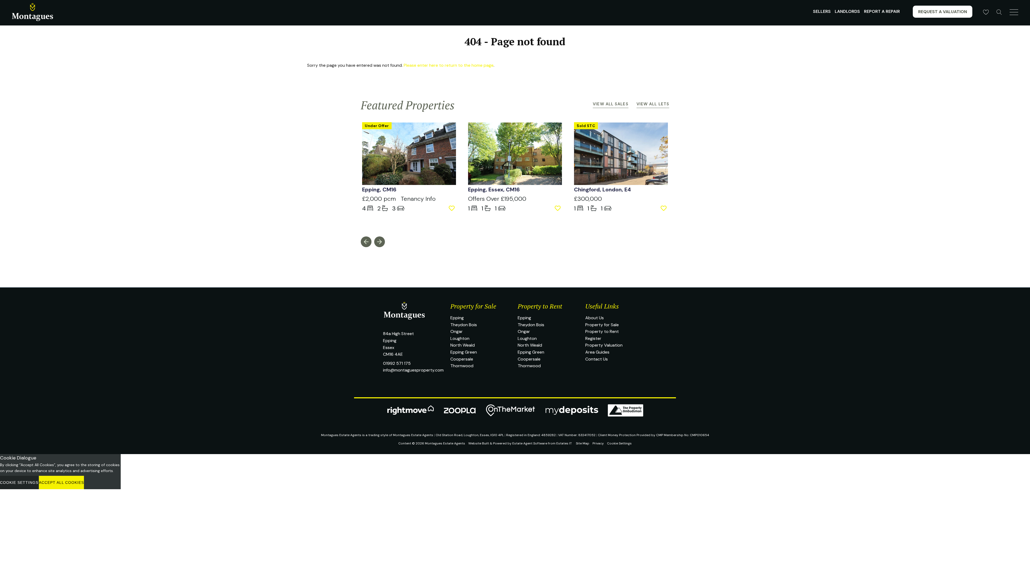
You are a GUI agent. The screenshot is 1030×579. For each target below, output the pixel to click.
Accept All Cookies (61, 482)
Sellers (822, 11)
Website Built (478, 443)
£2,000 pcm (381, 199)
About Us (594, 318)
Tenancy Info (418, 199)
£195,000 (497, 199)
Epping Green (463, 352)
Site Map (582, 443)
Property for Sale (602, 325)
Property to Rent (602, 331)
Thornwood (461, 366)
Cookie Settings (619, 443)
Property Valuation (604, 345)
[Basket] (985, 12)
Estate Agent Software (529, 443)
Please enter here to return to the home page (449, 65)
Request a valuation (942, 11)
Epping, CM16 (379, 189)
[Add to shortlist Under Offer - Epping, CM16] (452, 208)
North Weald (462, 345)
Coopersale (461, 359)
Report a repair (882, 11)
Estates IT (564, 443)
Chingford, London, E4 (602, 189)
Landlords (847, 11)
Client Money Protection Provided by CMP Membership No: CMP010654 (653, 435)
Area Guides (597, 352)
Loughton (459, 338)
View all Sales (610, 104)
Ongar (456, 331)
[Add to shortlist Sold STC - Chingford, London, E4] (664, 208)
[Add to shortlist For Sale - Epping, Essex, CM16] (558, 208)
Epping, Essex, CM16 (494, 189)
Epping (457, 318)
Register (593, 338)
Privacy (598, 443)
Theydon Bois (463, 325)
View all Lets (653, 104)
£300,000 (588, 199)
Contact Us (596, 359)
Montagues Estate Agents (445, 443)
